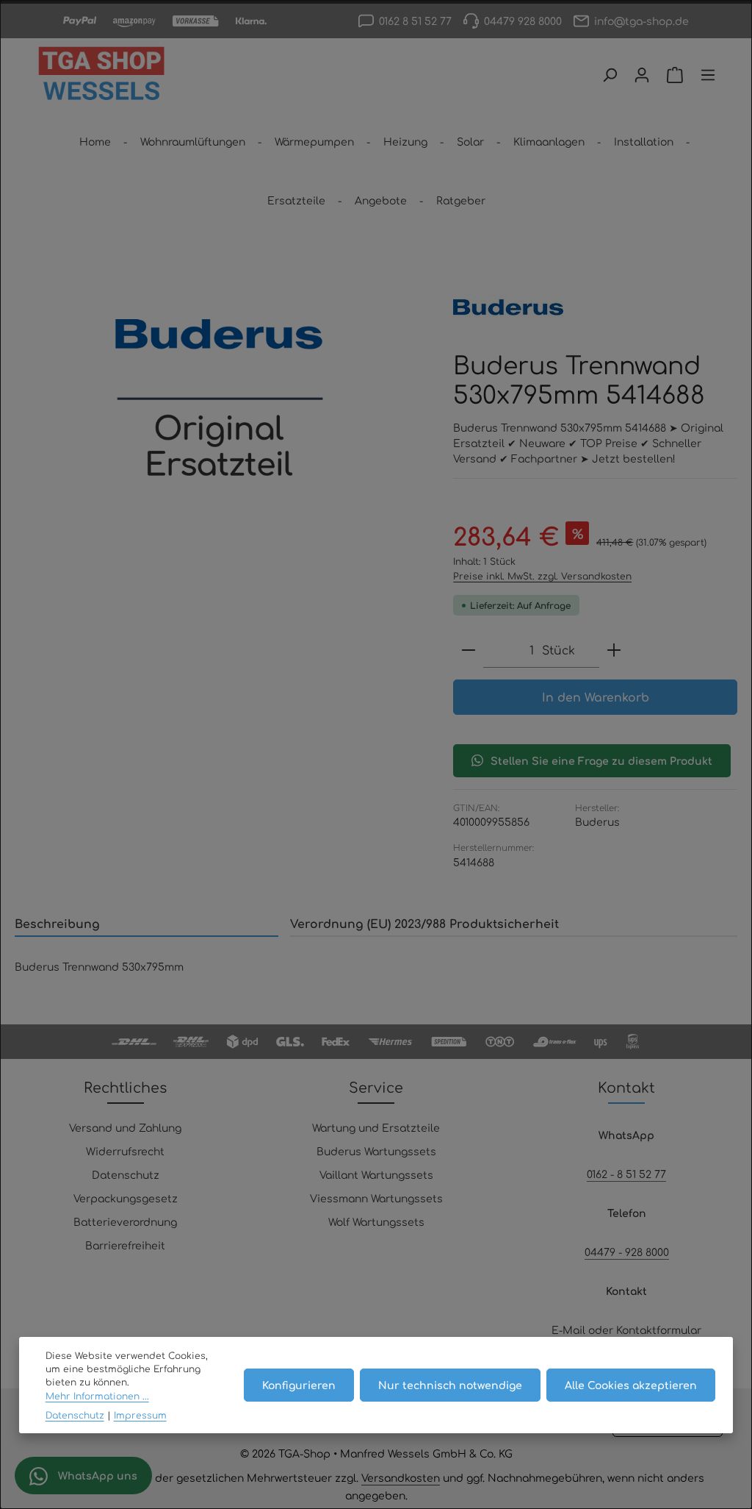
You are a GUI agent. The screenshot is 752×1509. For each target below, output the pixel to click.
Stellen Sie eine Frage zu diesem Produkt (601, 760)
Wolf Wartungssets (376, 1221)
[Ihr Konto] (642, 75)
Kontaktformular (658, 1329)
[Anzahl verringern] (468, 650)
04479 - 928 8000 (627, 1251)
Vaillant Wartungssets (376, 1174)
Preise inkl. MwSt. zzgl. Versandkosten (542, 576)
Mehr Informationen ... (97, 1396)
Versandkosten (400, 1477)
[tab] (146, 924)
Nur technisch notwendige (450, 1384)
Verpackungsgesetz (125, 1198)
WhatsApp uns (96, 1475)
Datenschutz (125, 1174)
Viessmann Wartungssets (376, 1198)
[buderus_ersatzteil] (219, 399)
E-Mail (568, 1329)
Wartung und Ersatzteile (376, 1127)
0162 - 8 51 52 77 (626, 1173)
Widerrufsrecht (125, 1150)
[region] (219, 399)
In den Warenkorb (595, 696)
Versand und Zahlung (125, 1127)
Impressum (140, 1415)
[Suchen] (609, 75)
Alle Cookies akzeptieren (631, 1384)
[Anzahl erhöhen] (614, 650)
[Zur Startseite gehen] (101, 75)
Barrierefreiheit (125, 1245)
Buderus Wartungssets (376, 1150)
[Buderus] (508, 307)
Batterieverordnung (125, 1221)
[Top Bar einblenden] (708, 75)
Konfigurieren (299, 1384)
